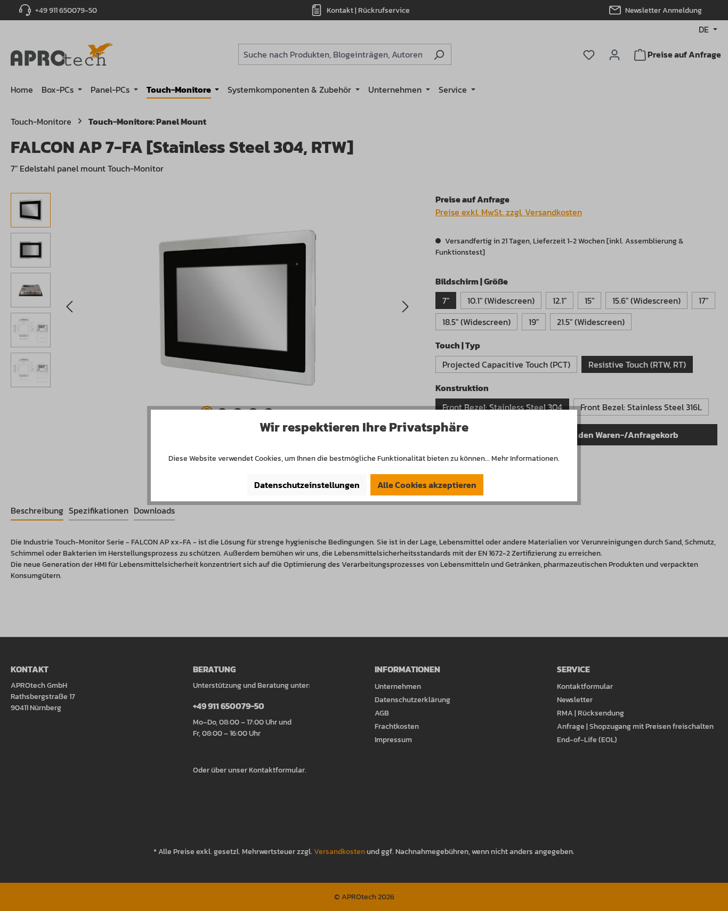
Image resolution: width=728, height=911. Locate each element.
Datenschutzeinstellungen (307, 484)
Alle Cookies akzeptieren (426, 484)
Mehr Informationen (524, 458)
